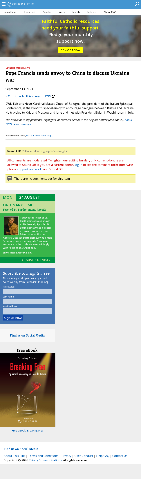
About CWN (110, 12)
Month (76, 12)
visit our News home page (39, 135)
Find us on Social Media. (27, 335)
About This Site (14, 456)
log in (78, 165)
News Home (10, 12)
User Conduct (83, 456)
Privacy (66, 456)
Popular (47, 12)
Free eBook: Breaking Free (28, 430)
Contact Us (119, 456)
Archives (92, 12)
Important (29, 12)
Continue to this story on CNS (29, 96)
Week (62, 12)
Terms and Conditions (43, 456)
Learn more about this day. (17, 252)
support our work (29, 169)
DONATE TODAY (70, 50)
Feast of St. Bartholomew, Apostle (24, 210)
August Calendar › (36, 260)
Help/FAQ (102, 456)
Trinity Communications (45, 460)
